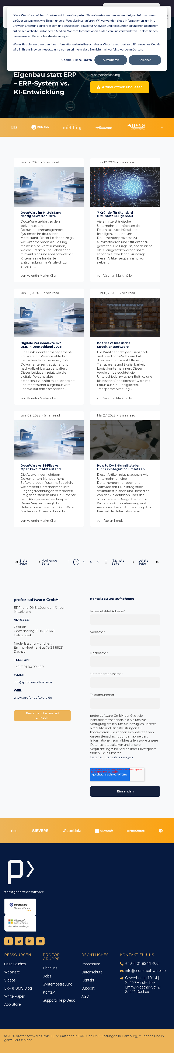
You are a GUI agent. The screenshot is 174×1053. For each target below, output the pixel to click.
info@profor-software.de (33, 682)
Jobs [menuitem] (47, 976)
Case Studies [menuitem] (15, 964)
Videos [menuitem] (10, 980)
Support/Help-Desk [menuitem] (59, 1000)
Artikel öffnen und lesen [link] (122, 87)
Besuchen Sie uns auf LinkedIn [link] (42, 715)
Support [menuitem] (88, 988)
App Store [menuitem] (12, 1004)
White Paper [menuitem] (14, 996)
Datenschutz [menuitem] (91, 972)
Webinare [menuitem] (12, 972)
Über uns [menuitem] (50, 968)
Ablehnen (145, 60)
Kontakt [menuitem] (49, 992)
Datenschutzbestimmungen (50, 36)
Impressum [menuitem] (90, 964)
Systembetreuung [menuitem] (57, 984)
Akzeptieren (111, 60)
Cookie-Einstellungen (76, 60)
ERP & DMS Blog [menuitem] (18, 988)
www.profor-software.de (33, 698)
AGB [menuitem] (85, 996)
